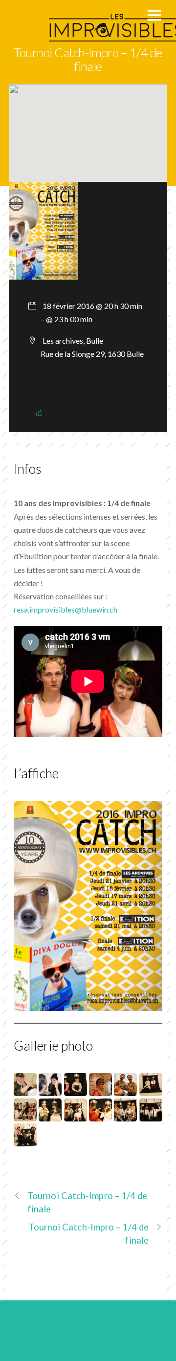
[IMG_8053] (150, 1089)
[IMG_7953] (50, 1089)
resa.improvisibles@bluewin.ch (65, 609)
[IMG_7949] (25, 1089)
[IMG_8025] (75, 1089)
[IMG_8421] (25, 1139)
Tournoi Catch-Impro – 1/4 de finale (88, 59)
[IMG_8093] (25, 1114)
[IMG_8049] (125, 1089)
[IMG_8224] (100, 1114)
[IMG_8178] (75, 1114)
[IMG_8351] (150, 1114)
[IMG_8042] (100, 1089)
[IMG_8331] (125, 1114)
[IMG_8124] (50, 1114)
